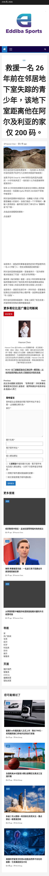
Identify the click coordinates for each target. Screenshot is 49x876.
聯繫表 (6, 656)
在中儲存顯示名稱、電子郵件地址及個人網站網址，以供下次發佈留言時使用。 (24, 467)
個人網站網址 (11, 456)
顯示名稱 (10, 440)
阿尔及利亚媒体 (10, 198)
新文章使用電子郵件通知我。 (20, 477)
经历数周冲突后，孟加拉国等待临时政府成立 (24, 529)
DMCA (7, 675)
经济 (5, 642)
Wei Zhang (18, 737)
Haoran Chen (11, 144)
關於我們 (7, 669)
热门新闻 (7, 636)
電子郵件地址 (12, 448)
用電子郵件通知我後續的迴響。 (21, 473)
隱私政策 (7, 680)
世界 (24, 60)
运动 (5, 650)
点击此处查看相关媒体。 (14, 212)
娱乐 (5, 653)
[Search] (45, 49)
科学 (5, 645)
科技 (8, 703)
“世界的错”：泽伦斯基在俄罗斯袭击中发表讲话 (35, 383)
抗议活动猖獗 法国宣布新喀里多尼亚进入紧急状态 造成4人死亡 (14, 384)
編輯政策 (7, 678)
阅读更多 (9, 314)
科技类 (6, 647)
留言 (8, 408)
